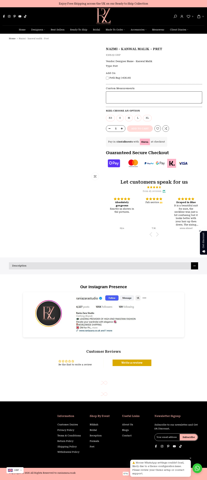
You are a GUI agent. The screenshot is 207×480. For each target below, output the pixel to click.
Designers (37, 29)
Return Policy (65, 441)
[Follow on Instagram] (9, 16)
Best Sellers (58, 29)
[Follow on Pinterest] (14, 16)
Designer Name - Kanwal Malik (134, 61)
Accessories (138, 29)
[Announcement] (103, 3)
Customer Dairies (67, 424)
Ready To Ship (78, 29)
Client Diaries (178, 29)
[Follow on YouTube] (19, 16)
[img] (154, 187)
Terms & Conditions (69, 435)
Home (22, 29)
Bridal (96, 29)
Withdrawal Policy (68, 452)
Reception (96, 435)
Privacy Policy (65, 430)
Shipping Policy (67, 446)
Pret (115, 66)
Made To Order (114, 29)
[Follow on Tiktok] (25, 16)
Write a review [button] (131, 362)
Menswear (158, 29)
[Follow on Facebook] (3, 16)
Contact (127, 435)
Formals (94, 441)
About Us (127, 424)
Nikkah (94, 424)
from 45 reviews (152, 191)
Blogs (125, 430)
